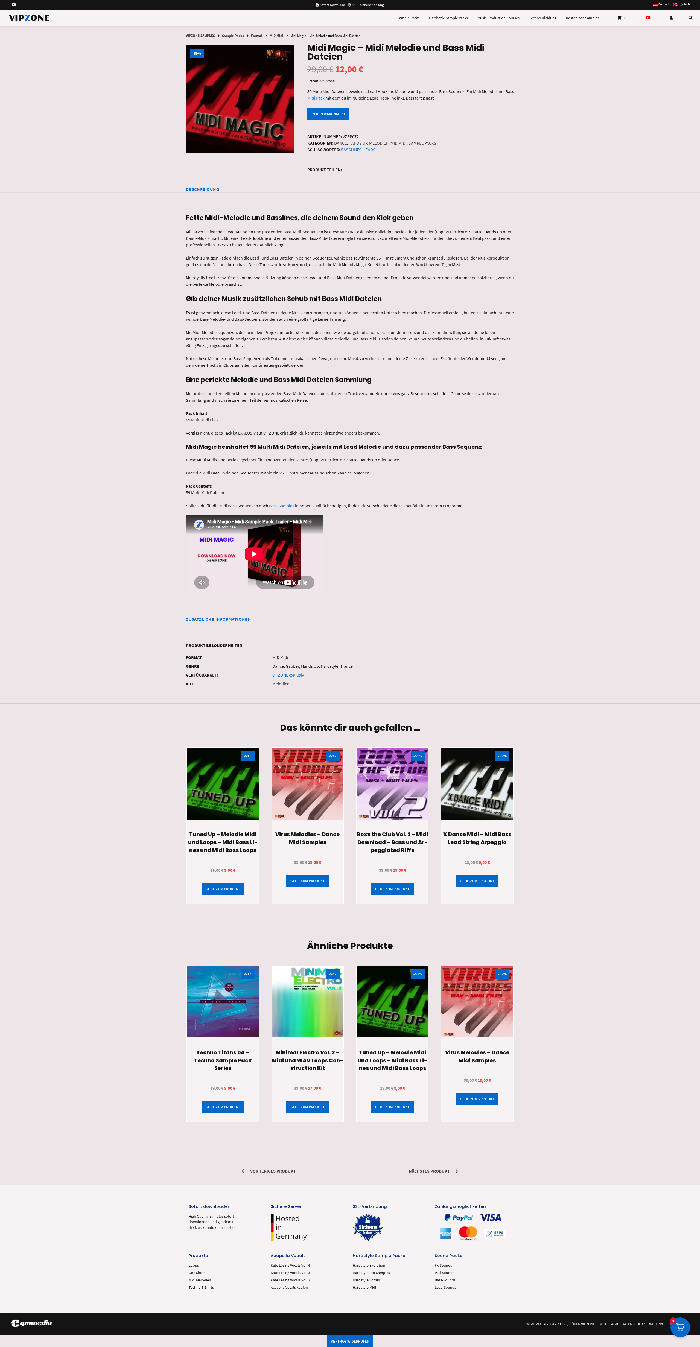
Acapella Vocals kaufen (289, 1287)
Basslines (351, 149)
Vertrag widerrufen (350, 1341)
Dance (340, 143)
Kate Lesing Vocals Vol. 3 (290, 1272)
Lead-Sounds (445, 1287)
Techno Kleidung (542, 17)
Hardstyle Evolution (369, 1265)
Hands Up (358, 143)
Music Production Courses (498, 17)
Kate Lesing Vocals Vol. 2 (290, 1280)
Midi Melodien (200, 1280)
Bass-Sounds (445, 1280)
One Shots (197, 1272)
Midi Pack (316, 98)
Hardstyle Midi (364, 1287)
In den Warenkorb (328, 113)
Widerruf (657, 1324)
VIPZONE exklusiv (288, 675)
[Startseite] (29, 18)
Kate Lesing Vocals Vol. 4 (290, 1265)
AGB (614, 1324)
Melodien (379, 143)
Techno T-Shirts (201, 1287)
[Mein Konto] (671, 18)
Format (256, 35)
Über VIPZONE (583, 1324)
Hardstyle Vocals (366, 1280)
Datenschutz (634, 1324)
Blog (603, 1324)
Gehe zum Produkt (223, 888)
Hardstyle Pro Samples (371, 1272)
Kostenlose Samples (582, 17)
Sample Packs (408, 17)
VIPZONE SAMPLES (200, 35)
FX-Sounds (443, 1265)
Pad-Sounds (444, 1272)
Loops (194, 1265)
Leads (369, 149)
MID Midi (276, 35)
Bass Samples (281, 505)
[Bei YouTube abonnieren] (14, 4)
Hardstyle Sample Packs (448, 17)
